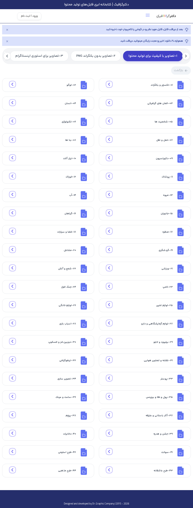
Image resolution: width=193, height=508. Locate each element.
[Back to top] (96, 496)
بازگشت (178, 70)
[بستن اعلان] (7, 29)
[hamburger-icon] (147, 16)
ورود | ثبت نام (29, 16)
